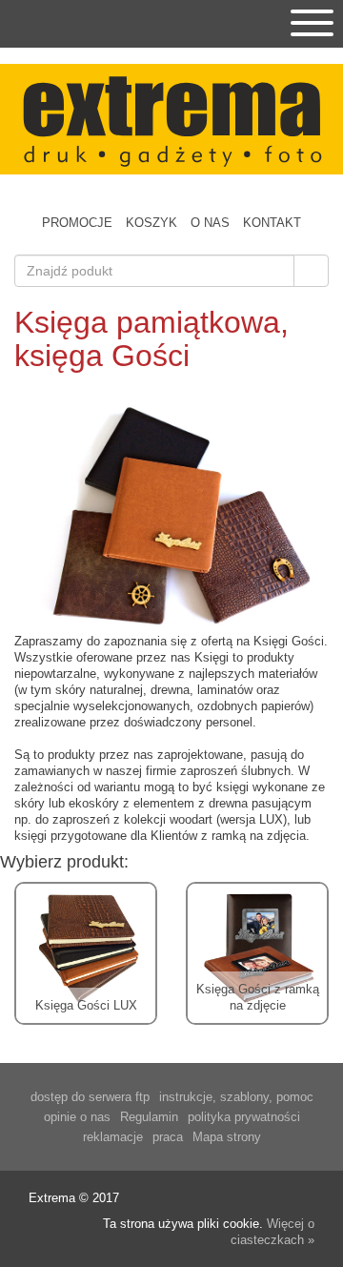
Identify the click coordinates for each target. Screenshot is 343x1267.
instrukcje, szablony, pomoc (236, 1097)
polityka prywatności (244, 1117)
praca (167, 1137)
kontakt (272, 222)
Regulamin (149, 1117)
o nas (210, 222)
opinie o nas (77, 1117)
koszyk (151, 222)
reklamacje (113, 1137)
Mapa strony (226, 1137)
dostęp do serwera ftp (90, 1097)
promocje (77, 222)
